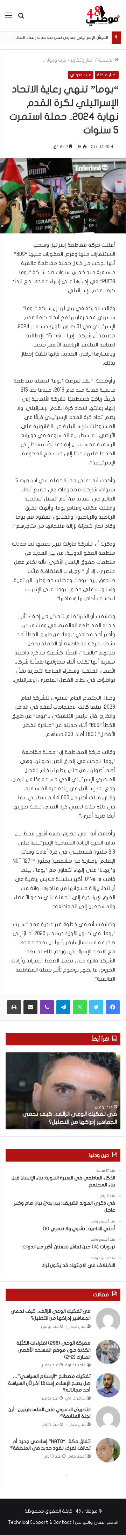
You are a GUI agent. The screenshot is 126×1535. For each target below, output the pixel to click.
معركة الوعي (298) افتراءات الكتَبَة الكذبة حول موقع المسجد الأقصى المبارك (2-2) (53, 1349)
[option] (63, 1090)
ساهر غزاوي (75, 1398)
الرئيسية (106, 60)
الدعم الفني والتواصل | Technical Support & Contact (63, 1522)
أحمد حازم (77, 1456)
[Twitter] (96, 1007)
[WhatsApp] (80, 1007)
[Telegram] (63, 1007)
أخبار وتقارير (82, 60)
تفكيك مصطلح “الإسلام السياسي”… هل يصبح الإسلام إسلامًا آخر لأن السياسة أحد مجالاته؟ (49, 1383)
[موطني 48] (103, 15)
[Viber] (47, 1007)
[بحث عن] (21, 18)
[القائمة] (8, 18)
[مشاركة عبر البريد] (30, 1007)
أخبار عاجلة (107, 75)
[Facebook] (113, 1007)
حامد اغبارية (75, 1365)
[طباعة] (14, 1007)
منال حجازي (76, 1327)
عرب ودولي (54, 60)
